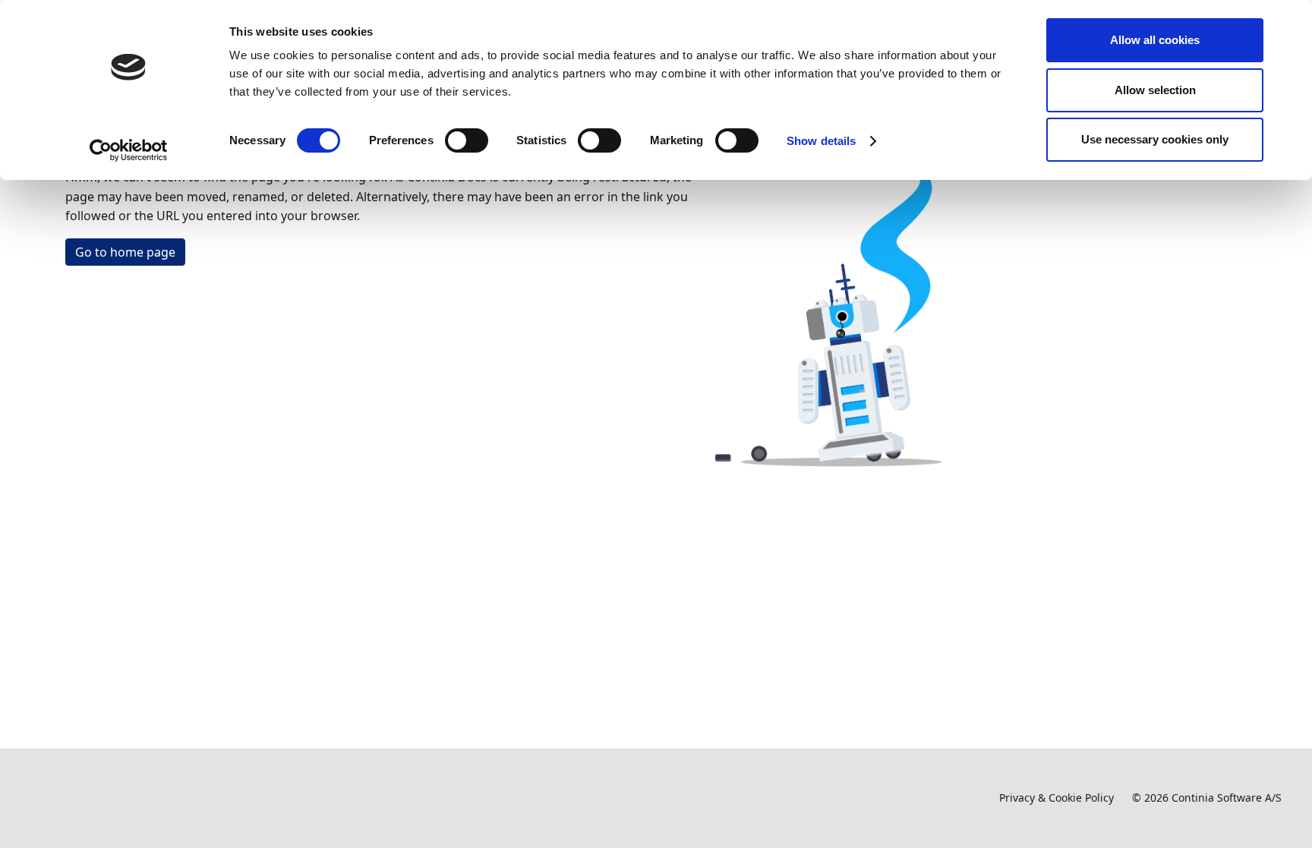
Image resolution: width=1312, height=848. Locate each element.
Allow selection (1155, 90)
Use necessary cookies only (1154, 139)
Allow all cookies (1155, 39)
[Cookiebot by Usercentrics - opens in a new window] (128, 150)
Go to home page (125, 252)
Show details (821, 140)
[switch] (466, 140)
